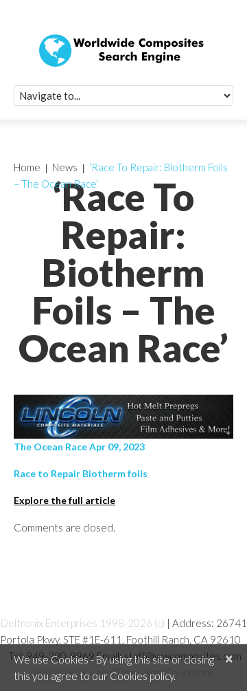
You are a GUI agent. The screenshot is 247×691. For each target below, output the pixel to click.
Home (27, 167)
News (65, 167)
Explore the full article (64, 500)
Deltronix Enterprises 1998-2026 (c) (83, 623)
